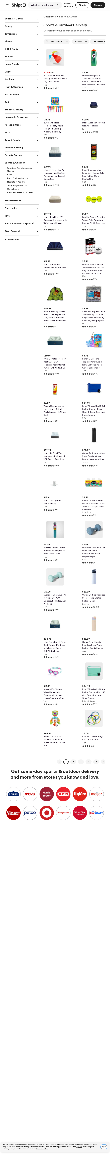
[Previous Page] (59, 761)
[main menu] (7, 5)
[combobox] (42, 5)
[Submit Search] (58, 5)
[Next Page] (103, 761)
